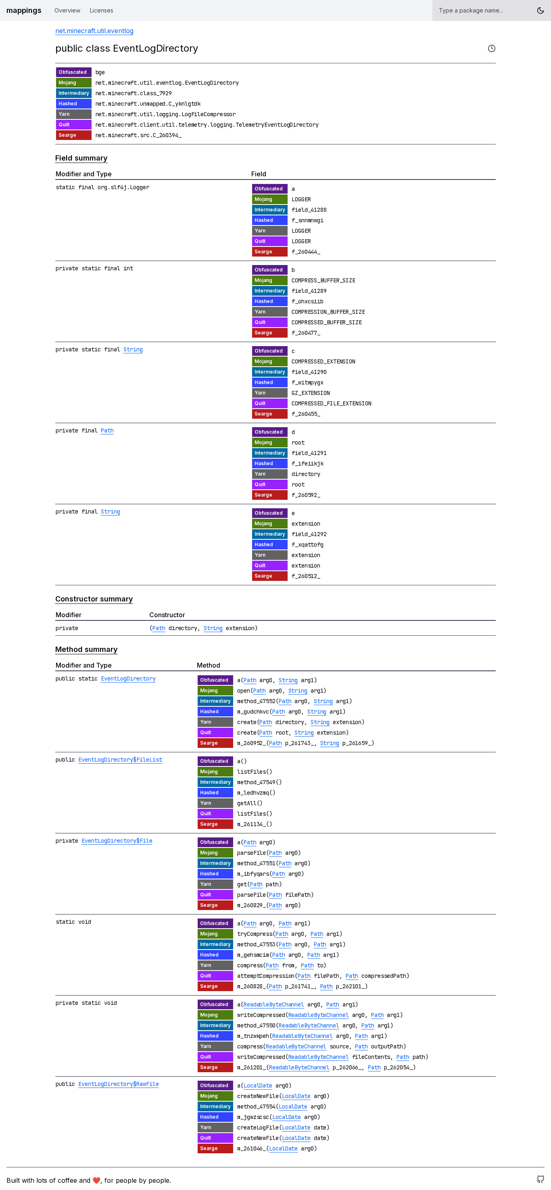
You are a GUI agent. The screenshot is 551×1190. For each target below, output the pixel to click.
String (133, 349)
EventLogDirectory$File (116, 840)
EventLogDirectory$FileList (120, 759)
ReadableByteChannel (274, 1004)
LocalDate (258, 1085)
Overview (67, 10)
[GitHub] (540, 1180)
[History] (492, 48)
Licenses (101, 10)
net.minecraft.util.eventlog (94, 31)
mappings (24, 10)
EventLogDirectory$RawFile (118, 1084)
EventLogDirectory (128, 678)
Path (107, 430)
